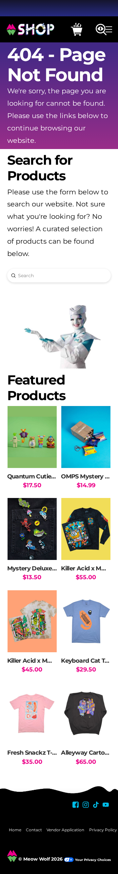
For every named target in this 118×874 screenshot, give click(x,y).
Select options (86, 548)
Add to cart (32, 456)
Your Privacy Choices (93, 860)
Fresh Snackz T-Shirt (36, 752)
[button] (76, 29)
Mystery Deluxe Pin (35, 568)
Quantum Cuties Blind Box (45, 476)
